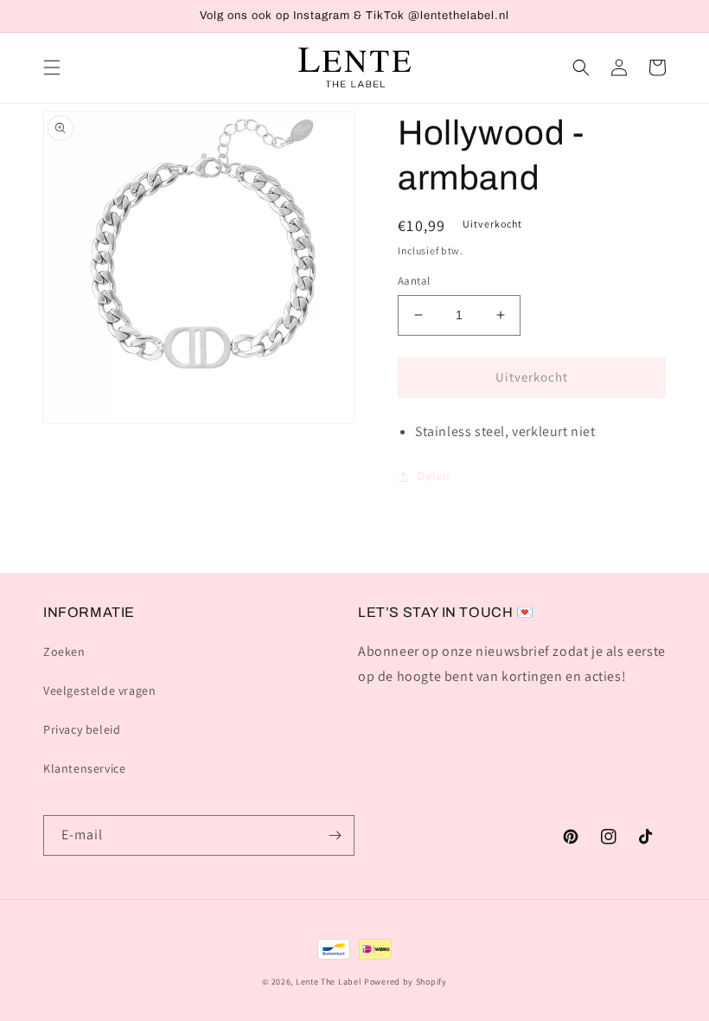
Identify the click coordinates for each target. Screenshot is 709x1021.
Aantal (414, 280)
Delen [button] (434, 476)
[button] (52, 67)
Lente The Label (329, 981)
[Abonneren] (335, 835)
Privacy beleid (81, 729)
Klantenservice (84, 768)
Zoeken (64, 651)
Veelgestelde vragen (99, 690)
